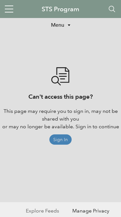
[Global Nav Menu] (9, 9)
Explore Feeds (42, 211)
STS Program (60, 9)
